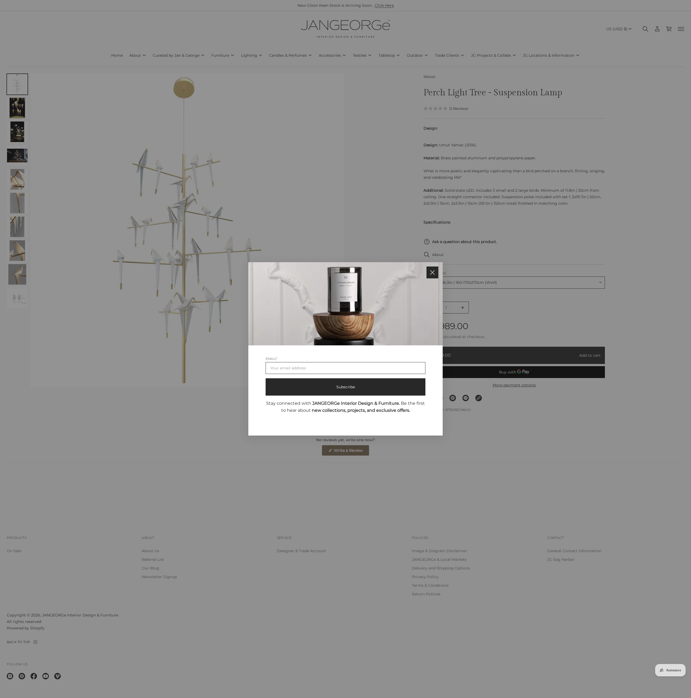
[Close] (432, 272)
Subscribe (345, 387)
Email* (271, 359)
